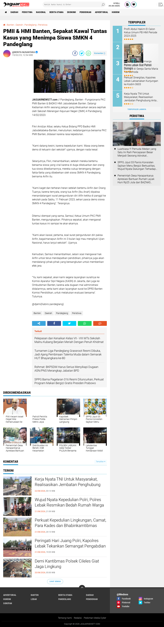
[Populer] (133, 4)
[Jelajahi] (160, 4)
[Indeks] (127, 4)
